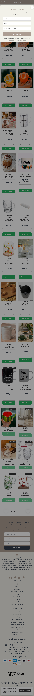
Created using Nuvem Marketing (17, 40)
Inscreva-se (17, 34)
